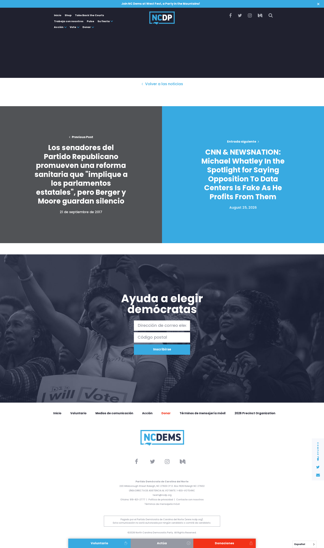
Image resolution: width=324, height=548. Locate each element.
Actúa (162, 543)
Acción (58, 27)
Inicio (57, 15)
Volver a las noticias (163, 83)
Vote (73, 27)
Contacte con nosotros (190, 499)
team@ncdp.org (162, 495)
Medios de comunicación (114, 413)
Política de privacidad (160, 499)
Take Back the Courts (89, 15)
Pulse (90, 21)
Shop (68, 15)
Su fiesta (104, 21)
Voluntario (78, 413)
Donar (86, 27)
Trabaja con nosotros (68, 21)
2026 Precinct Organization (255, 413)
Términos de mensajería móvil (203, 413)
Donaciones (224, 543)
